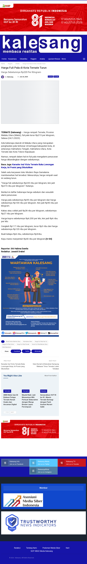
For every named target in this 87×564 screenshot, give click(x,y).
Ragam (33, 59)
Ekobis (50, 76)
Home (4, 59)
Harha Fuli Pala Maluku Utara (39, 344)
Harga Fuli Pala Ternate (23, 344)
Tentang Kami (31, 548)
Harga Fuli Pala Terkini (8, 344)
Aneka (42, 59)
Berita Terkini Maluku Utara (13, 341)
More (64, 59)
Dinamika (23, 59)
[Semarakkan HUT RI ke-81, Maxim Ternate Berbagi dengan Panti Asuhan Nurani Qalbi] (48, 387)
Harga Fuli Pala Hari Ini (41, 341)
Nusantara (12, 59)
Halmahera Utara (27, 341)
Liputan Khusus (54, 59)
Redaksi (17, 548)
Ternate (56, 76)
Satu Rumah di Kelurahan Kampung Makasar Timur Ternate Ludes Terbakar (46, 366)
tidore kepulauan (6, 347)
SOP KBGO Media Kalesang (42, 551)
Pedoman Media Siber (51, 548)
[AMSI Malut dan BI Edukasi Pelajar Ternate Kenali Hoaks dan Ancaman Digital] (11, 387)
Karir (67, 548)
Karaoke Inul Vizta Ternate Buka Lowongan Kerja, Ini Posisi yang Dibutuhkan (13, 366)
